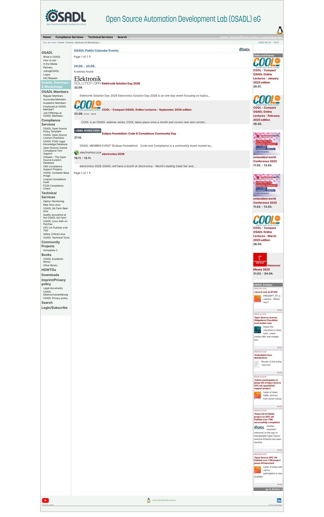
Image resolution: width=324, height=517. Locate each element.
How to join (49, 60)
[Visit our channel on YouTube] (45, 502)
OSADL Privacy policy (55, 298)
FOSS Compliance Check (53, 187)
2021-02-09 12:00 (260, 454)
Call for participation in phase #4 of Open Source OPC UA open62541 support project (267, 384)
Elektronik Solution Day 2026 (120, 83)
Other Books (50, 265)
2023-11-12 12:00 (260, 314)
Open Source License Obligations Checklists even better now (266, 320)
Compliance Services (51, 122)
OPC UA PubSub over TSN (55, 229)
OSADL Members (55, 92)
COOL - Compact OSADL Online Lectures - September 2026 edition (146, 109)
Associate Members (54, 99)
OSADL (47, 53)
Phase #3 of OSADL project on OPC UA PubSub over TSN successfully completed (267, 418)
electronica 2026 (113, 154)
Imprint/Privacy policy (244, 37)
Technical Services (49, 195)
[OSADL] (244, 53)
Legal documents (53, 288)
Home (224, 37)
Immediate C (50, 250)
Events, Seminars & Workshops (82, 42)
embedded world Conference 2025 (265, 159)
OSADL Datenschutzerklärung (55, 293)
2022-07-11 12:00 (260, 377)
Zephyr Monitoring (53, 201)
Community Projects (51, 244)
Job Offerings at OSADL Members (53, 114)
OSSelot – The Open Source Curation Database (54, 160)
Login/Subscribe (271, 37)
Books (46, 255)
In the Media (50, 63)
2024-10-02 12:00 (260, 289)
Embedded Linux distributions (263, 356)
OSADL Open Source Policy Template (55, 130)
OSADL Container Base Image (56, 174)
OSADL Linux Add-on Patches (55, 222)
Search (47, 303)
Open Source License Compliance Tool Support (55, 150)
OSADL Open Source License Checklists (55, 136)
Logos (46, 74)
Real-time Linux (52, 204)
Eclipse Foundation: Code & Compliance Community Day (138, 133)
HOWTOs (49, 270)
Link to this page (275, 505)
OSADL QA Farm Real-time (56, 210)
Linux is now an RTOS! (265, 292)
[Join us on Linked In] (279, 503)
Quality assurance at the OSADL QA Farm (54, 216)
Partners (48, 67)
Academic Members (54, 102)
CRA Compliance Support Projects (52, 168)
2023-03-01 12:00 (260, 352)
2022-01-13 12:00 (260, 410)
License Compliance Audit (54, 180)
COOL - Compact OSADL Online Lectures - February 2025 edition (266, 113)
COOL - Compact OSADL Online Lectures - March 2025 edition (264, 234)
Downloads (50, 275)
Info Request (50, 78)
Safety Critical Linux (54, 234)
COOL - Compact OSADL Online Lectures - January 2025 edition (265, 76)
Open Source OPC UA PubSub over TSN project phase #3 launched (267, 460)
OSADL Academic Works (53, 260)
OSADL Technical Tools (56, 237)
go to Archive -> (274, 489)
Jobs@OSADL (51, 71)
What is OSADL (52, 56)
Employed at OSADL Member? (54, 108)
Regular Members (53, 95)
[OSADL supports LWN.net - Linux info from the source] (162, 501)
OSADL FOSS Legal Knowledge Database (55, 143)
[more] (279, 310)
